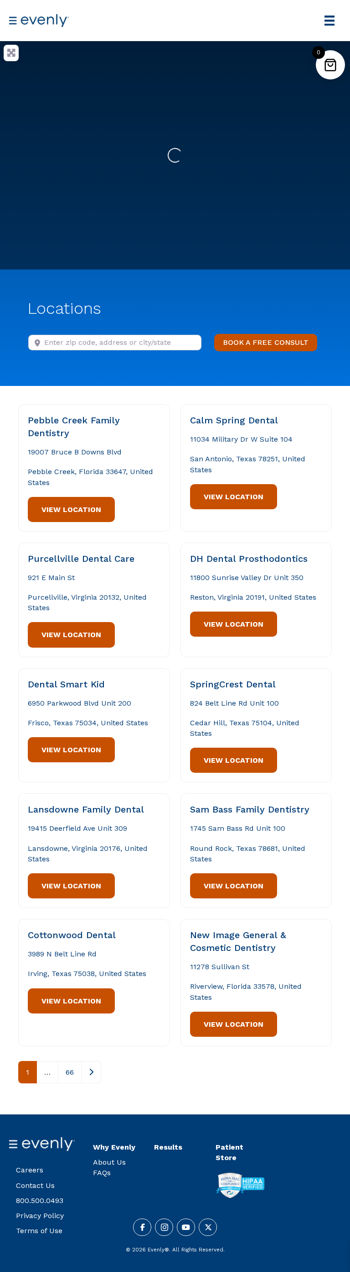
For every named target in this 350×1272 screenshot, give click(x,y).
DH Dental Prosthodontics (249, 558)
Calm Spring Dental (234, 420)
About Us (109, 1162)
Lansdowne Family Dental (86, 809)
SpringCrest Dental (233, 684)
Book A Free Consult (270, 342)
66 (70, 1072)
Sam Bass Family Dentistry (249, 809)
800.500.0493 (39, 1200)
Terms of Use (39, 1230)
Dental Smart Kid (66, 684)
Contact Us (35, 1185)
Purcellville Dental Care (81, 558)
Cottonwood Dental (72, 934)
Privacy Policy (40, 1215)
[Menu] (329, 20)
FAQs (102, 1172)
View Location (71, 509)
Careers (29, 1170)
